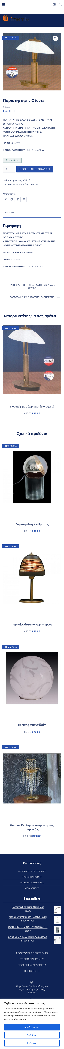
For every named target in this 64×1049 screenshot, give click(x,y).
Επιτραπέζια (21, 184)
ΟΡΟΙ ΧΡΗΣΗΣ (32, 888)
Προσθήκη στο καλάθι (34, 169)
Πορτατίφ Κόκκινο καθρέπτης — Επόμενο (32, 297)
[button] (55, 38)
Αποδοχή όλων (32, 1027)
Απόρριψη (32, 1043)
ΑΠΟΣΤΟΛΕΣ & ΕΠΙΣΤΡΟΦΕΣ (32, 871)
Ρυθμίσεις (32, 1035)
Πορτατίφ (33, 184)
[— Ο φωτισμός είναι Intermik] (16, 18)
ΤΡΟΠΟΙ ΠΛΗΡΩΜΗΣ (32, 877)
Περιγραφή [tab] (8, 212)
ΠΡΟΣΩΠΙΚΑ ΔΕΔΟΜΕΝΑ (32, 882)
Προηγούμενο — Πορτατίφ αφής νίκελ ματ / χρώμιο (32, 286)
